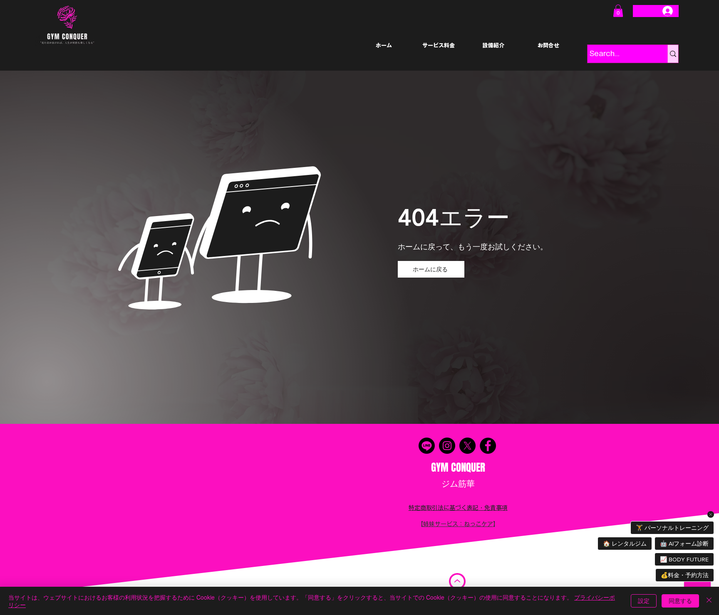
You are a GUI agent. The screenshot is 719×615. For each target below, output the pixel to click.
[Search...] (672, 54)
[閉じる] (709, 600)
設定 (644, 600)
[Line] (427, 446)
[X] (467, 446)
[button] (618, 11)
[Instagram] (447, 446)
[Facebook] (488, 446)
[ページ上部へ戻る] (457, 581)
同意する (680, 600)
